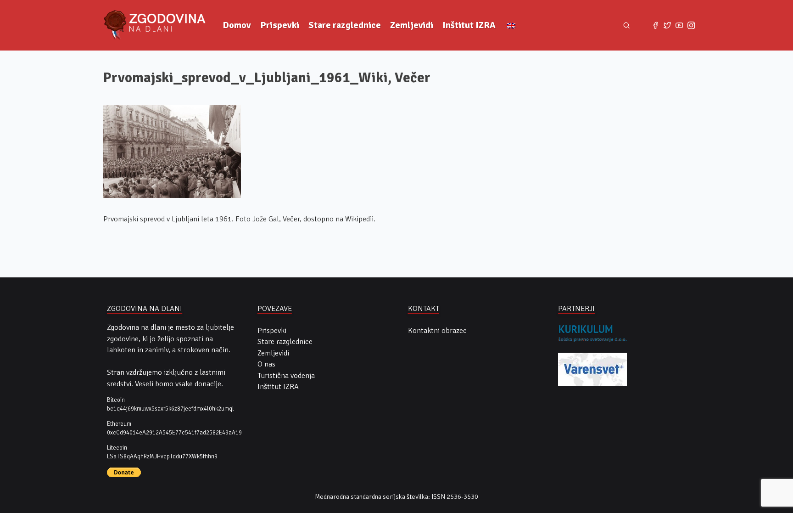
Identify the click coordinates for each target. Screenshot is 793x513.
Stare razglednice (344, 25)
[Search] (626, 25)
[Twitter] (667, 25)
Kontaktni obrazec (437, 330)
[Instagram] (691, 25)
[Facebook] (655, 25)
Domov (237, 25)
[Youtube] (679, 25)
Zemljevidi (411, 25)
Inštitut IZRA (469, 25)
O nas (266, 364)
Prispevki (279, 25)
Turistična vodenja (286, 375)
